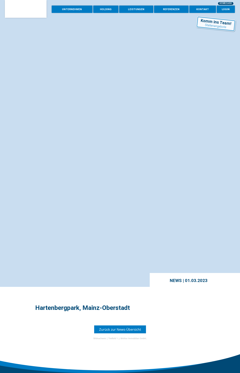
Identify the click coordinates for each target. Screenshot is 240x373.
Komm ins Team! (216, 23)
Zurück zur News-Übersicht (120, 329)
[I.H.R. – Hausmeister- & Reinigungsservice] (26, 9)
